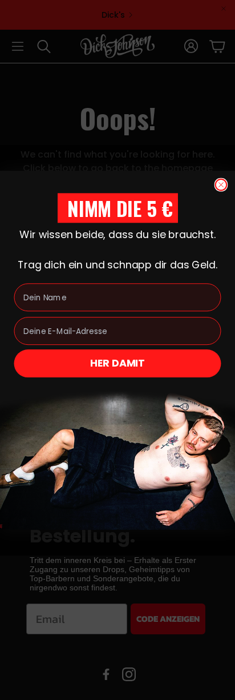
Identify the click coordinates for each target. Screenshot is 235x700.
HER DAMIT (117, 363)
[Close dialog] (221, 184)
